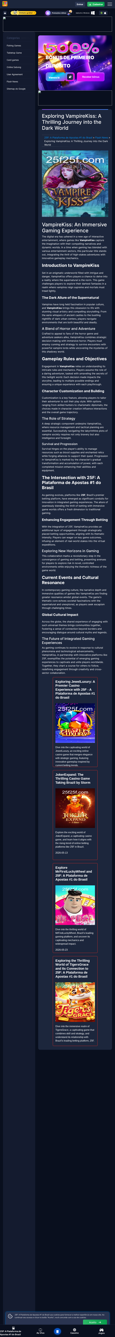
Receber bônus (90, 76)
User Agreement (15, 74)
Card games (13, 60)
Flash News (12, 81)
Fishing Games (14, 45)
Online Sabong (14, 67)
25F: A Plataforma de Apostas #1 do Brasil (68, 137)
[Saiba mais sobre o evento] (57, 23)
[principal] (57, 1331)
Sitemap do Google (16, 88)
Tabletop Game (14, 52)
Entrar (80, 4)
